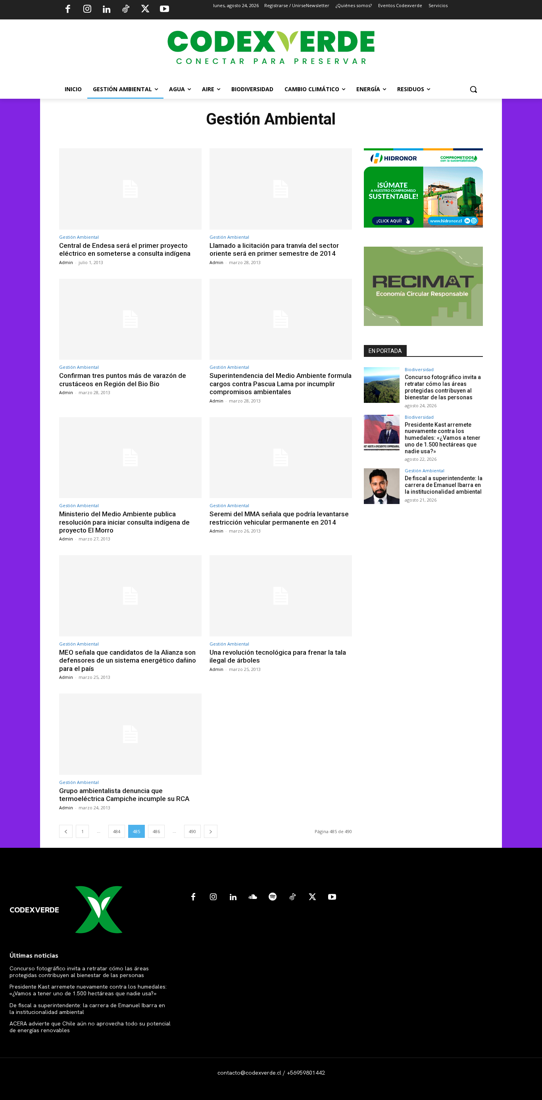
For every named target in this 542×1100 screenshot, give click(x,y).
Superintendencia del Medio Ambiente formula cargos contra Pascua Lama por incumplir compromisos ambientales (280, 384)
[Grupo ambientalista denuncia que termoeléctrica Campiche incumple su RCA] (130, 734)
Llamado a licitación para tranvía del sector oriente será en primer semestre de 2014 (274, 249)
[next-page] (210, 831)
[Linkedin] (106, 10)
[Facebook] (68, 10)
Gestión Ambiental (79, 237)
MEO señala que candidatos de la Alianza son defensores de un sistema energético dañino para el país (127, 660)
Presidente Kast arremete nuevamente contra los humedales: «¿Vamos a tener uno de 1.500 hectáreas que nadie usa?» (442, 438)
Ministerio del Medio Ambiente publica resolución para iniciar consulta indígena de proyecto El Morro (124, 522)
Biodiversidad (419, 369)
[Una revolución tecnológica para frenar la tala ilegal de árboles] (280, 595)
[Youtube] (164, 10)
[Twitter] (145, 10)
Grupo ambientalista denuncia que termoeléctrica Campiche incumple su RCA (124, 795)
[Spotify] (273, 897)
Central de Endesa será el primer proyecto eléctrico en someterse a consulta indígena (124, 249)
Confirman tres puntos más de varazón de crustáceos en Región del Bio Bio (122, 379)
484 (116, 831)
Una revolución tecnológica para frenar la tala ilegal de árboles (277, 656)
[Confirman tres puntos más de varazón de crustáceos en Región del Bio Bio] (130, 319)
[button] (473, 89)
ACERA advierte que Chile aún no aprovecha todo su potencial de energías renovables (90, 1027)
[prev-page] (66, 831)
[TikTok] (126, 10)
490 (192, 831)
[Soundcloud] (253, 897)
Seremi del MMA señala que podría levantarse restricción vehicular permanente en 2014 (279, 518)
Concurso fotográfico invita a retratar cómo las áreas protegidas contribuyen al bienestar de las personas (443, 387)
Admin (66, 262)
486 (156, 831)
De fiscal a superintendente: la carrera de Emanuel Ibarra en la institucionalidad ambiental (443, 485)
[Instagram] (87, 10)
